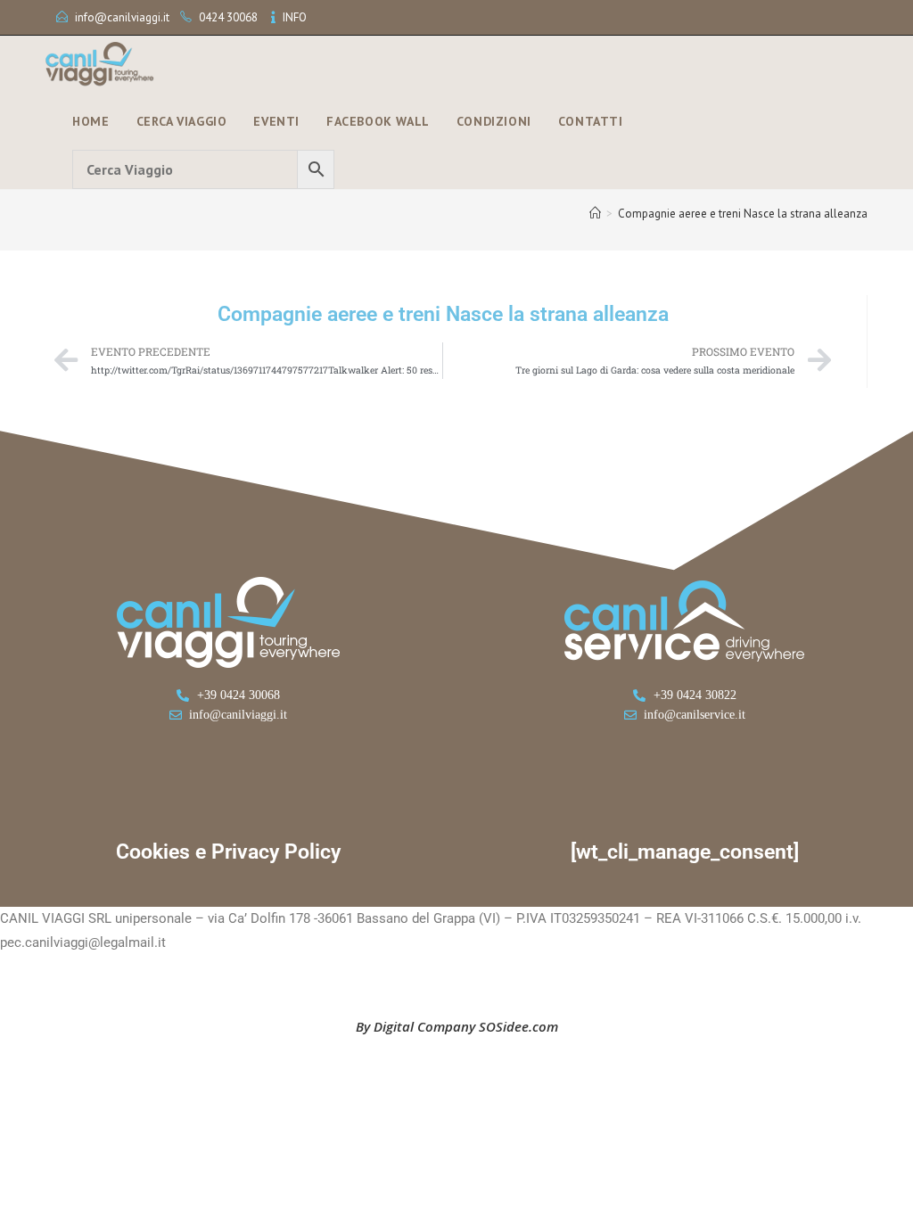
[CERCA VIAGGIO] (203, 169)
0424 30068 (228, 17)
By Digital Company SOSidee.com (457, 1026)
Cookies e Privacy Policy (228, 852)
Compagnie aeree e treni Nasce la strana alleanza (743, 213)
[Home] (595, 213)
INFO (295, 17)
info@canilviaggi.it (122, 17)
